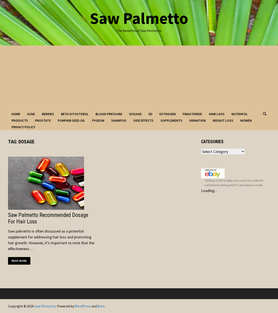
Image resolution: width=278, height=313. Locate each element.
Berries (48, 114)
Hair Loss (217, 114)
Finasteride (192, 114)
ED (150, 114)
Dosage (135, 114)
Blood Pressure (109, 114)
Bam (101, 306)
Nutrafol (240, 114)
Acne (31, 114)
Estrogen (167, 114)
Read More (20, 261)
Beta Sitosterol (75, 114)
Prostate (43, 120)
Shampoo (118, 120)
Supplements (171, 120)
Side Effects (143, 120)
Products (20, 120)
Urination (197, 120)
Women (246, 120)
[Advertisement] (139, 78)
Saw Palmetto (139, 18)
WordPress (83, 306)
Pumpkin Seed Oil (71, 120)
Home (16, 114)
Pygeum (98, 120)
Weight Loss (223, 120)
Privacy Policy (23, 127)
